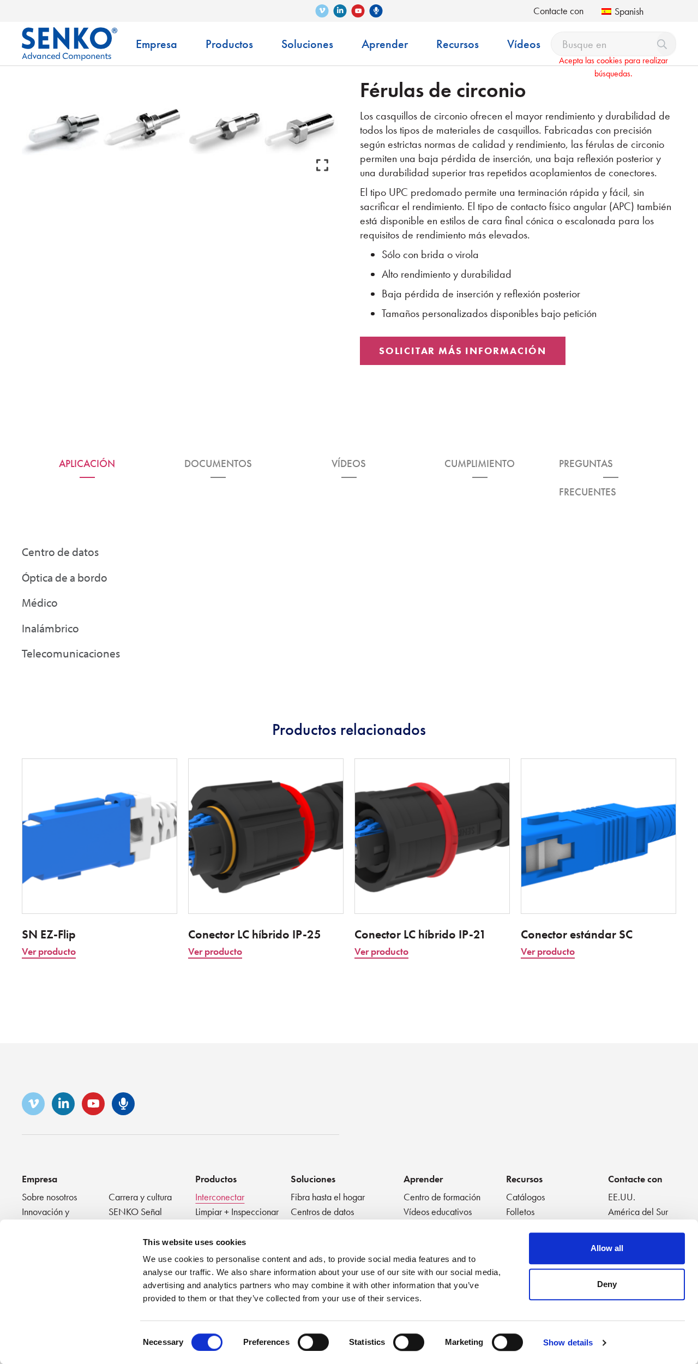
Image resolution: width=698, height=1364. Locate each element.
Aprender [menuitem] (385, 44)
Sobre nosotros (49, 1196)
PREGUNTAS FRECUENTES (587, 467)
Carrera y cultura (140, 1196)
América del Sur (638, 1211)
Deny (607, 1284)
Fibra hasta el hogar (328, 1196)
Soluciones (313, 1178)
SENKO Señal (135, 1211)
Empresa (39, 1178)
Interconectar (219, 1196)
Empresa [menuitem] (156, 44)
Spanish (629, 11)
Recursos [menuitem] (457, 44)
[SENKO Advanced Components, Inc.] (69, 35)
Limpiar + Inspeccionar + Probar (237, 1217)
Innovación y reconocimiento (51, 1217)
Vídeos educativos (438, 1211)
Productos (216, 1178)
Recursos (524, 1178)
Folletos (520, 1211)
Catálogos (525, 1196)
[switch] (313, 1342)
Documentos (218, 463)
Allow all (607, 1248)
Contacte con (558, 10)
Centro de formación (442, 1196)
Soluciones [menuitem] (307, 44)
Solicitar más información (462, 350)
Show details (568, 1342)
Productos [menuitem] (229, 44)
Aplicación (87, 463)
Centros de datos (322, 1211)
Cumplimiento (479, 463)
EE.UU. (621, 1196)
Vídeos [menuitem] (523, 44)
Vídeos (349, 463)
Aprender (423, 1178)
